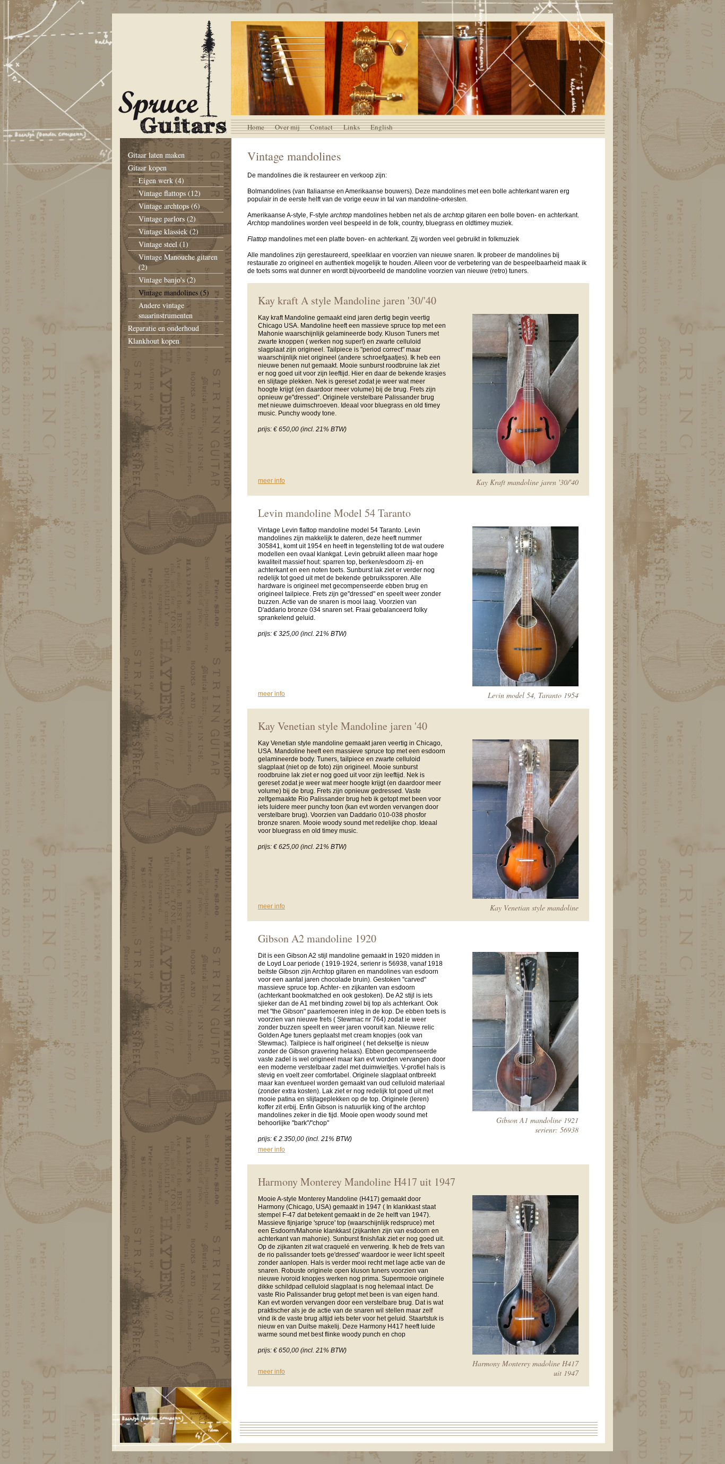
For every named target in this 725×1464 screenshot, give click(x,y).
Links (351, 127)
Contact (321, 127)
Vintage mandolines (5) (174, 292)
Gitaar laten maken (156, 155)
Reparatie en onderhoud (163, 328)
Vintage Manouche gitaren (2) (178, 262)
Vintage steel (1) (163, 244)
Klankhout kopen (153, 341)
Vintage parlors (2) (167, 219)
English (381, 127)
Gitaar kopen (147, 168)
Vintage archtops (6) (169, 206)
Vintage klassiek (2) (168, 231)
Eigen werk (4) (161, 180)
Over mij (287, 127)
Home (255, 127)
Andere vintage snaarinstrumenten (166, 310)
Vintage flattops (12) (170, 193)
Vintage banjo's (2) (167, 280)
